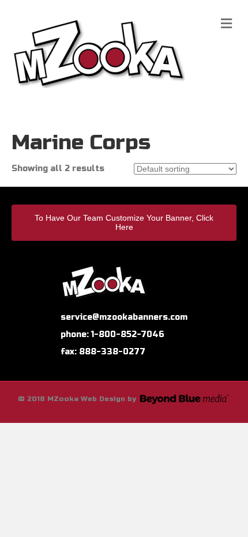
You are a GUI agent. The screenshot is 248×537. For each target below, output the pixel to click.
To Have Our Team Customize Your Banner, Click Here (124, 222)
